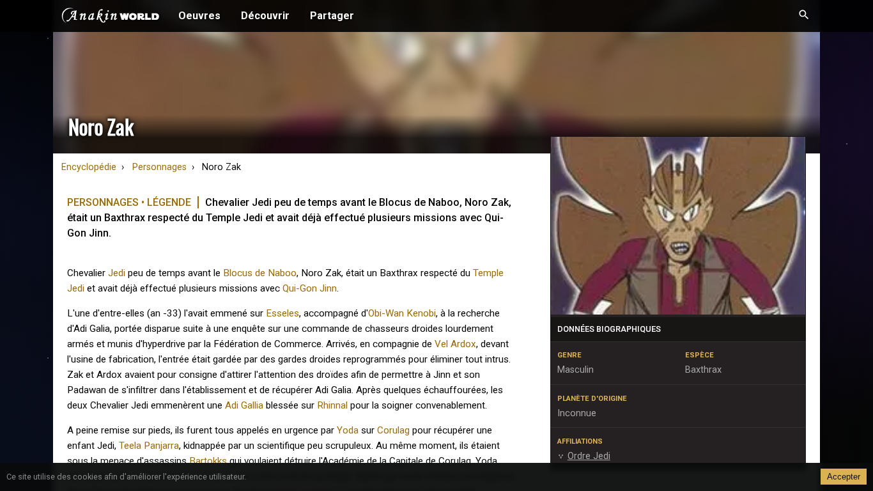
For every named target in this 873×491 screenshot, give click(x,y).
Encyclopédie (88, 167)
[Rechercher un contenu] (804, 16)
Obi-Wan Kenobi (402, 313)
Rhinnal (332, 405)
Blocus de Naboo (260, 273)
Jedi (116, 273)
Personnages (159, 167)
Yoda (348, 430)
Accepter (843, 476)
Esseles (282, 313)
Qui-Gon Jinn (309, 288)
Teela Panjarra (149, 445)
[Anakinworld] (110, 17)
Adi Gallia (244, 405)
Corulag (393, 430)
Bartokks (208, 461)
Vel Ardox (455, 344)
